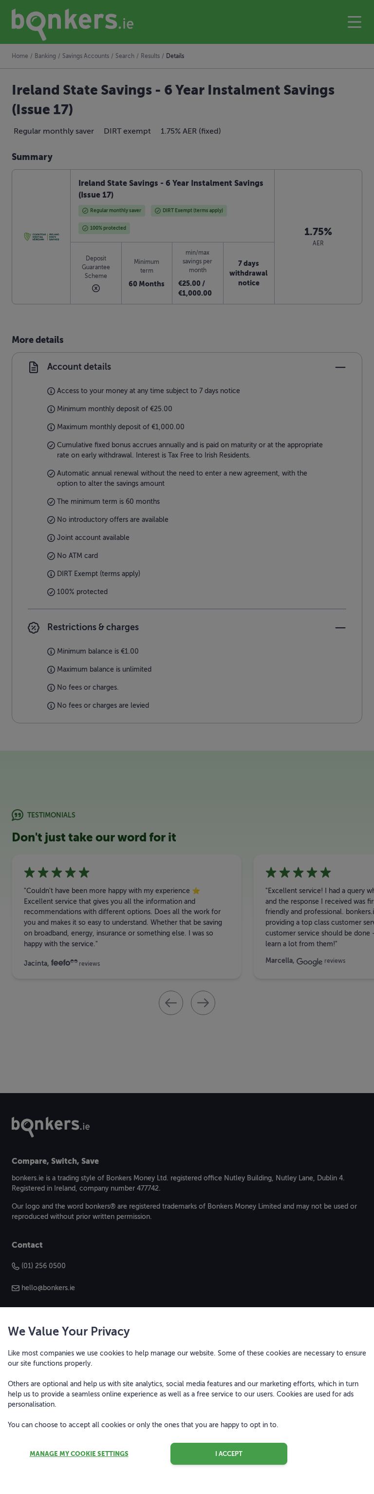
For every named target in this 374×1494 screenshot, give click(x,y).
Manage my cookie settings (79, 1453)
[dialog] (187, 747)
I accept (229, 1453)
